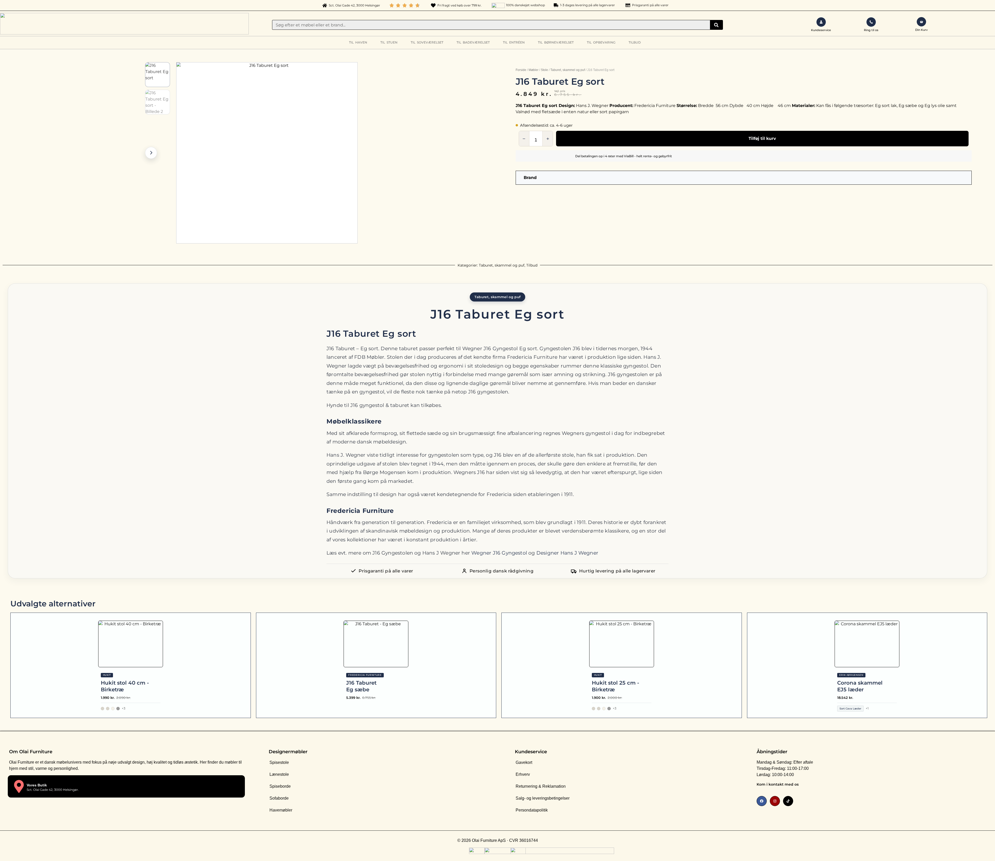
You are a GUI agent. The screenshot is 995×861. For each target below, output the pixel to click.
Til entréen (514, 42)
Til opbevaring (601, 42)
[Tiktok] (788, 801)
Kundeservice (531, 752)
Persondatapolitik (532, 810)
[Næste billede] (151, 153)
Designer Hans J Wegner (567, 553)
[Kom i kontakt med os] (959, 785)
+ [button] (547, 138)
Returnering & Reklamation (541, 786)
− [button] (523, 138)
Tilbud (635, 42)
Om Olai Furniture (30, 752)
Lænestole (279, 774)
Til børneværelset (556, 42)
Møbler (533, 70)
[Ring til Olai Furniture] (871, 22)
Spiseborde (280, 786)
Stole (544, 70)
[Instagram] (775, 801)
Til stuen (388, 42)
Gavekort (524, 762)
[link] (859, 785)
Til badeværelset (473, 42)
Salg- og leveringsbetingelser (543, 798)
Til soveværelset (427, 42)
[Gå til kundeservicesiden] (821, 22)
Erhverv (523, 774)
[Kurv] (921, 21)
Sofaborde (279, 798)
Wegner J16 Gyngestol (499, 553)
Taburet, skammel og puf (567, 70)
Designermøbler (288, 752)
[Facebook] (762, 801)
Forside (521, 70)
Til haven (358, 42)
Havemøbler (280, 810)
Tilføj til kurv (762, 138)
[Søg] (716, 25)
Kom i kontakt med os (778, 784)
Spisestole (279, 762)
